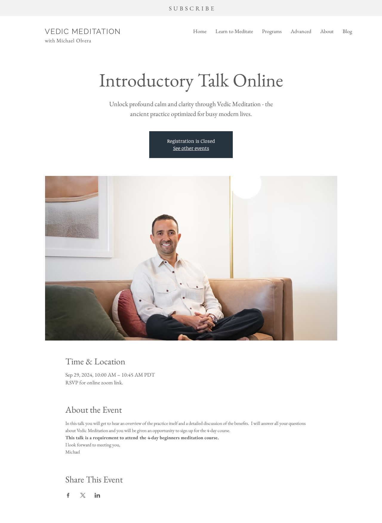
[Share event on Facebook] (68, 495)
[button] (234, 31)
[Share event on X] (83, 495)
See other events (191, 148)
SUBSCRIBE (192, 8)
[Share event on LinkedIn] (97, 495)
